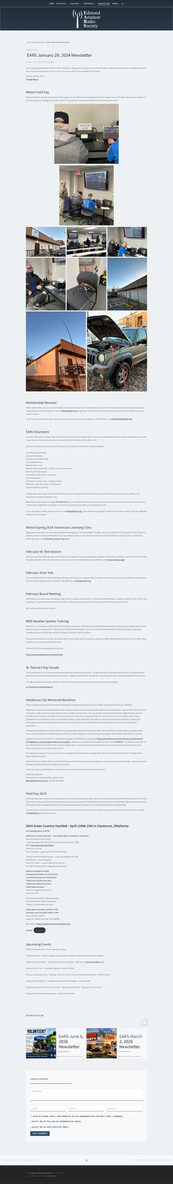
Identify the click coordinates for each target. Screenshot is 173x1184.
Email (72, 1109)
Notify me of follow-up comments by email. (57, 1121)
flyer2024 (29, 930)
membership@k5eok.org (121, 419)
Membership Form (70, 411)
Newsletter (41, 42)
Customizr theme (50, 1176)
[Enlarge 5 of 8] (102, 261)
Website (111, 1109)
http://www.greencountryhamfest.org (53, 924)
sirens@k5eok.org (83, 581)
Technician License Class (54, 538)
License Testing (92, 962)
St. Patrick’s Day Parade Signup (39, 687)
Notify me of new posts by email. (51, 1127)
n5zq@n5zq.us (32, 79)
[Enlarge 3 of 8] (143, 231)
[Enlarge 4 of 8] (62, 261)
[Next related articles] (144, 1022)
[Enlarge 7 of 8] (82, 315)
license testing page (116, 559)
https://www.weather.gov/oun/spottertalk (44, 654)
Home (29, 42)
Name (34, 1109)
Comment (36, 1091)
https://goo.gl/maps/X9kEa (42, 845)
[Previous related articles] (139, 1022)
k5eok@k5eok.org (74, 511)
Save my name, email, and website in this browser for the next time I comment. (78, 1116)
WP (33, 1176)
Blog (34, 42)
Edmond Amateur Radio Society (41, 1173)
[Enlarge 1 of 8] (62, 231)
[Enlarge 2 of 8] (102, 231)
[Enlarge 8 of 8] (143, 315)
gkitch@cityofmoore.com (37, 780)
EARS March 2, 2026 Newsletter (130, 1041)
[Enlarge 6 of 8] (143, 261)
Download (39, 930)
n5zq (30, 62)
